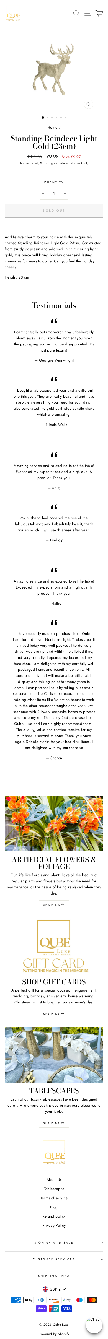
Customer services (54, 1259)
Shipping (46, 163)
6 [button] (66, 118)
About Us (54, 1179)
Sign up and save (54, 1243)
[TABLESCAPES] (54, 1055)
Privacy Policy (54, 1225)
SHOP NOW (54, 905)
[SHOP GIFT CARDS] (54, 946)
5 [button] (61, 118)
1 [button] (43, 117)
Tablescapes (54, 1188)
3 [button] (52, 118)
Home (52, 127)
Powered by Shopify (54, 1334)
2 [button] (48, 118)
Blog (54, 1207)
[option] (54, 69)
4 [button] (57, 118)
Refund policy (54, 1216)
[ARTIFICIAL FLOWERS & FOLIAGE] (54, 823)
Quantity (54, 182)
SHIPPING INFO (54, 1276)
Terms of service (54, 1198)
